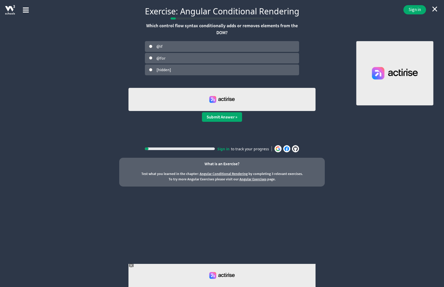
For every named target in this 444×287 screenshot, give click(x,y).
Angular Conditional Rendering (224, 173)
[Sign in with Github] (295, 148)
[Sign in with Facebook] (286, 148)
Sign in (415, 9)
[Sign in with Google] (278, 148)
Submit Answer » (222, 117)
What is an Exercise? (222, 163)
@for (160, 58)
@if (159, 46)
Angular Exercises (252, 179)
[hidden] (163, 69)
